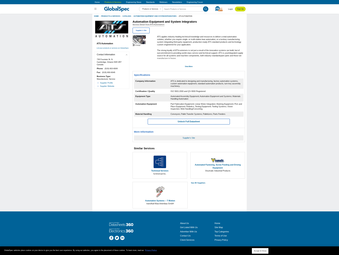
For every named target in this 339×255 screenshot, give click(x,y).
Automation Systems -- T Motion (160, 200)
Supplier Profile (106, 83)
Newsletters (177, 2)
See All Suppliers (198, 183)
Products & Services (112, 2)
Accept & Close (260, 251)
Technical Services (159, 171)
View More (189, 66)
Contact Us (185, 236)
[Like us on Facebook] (111, 238)
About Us (184, 223)
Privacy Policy (221, 240)
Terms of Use (221, 236)
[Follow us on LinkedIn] (122, 238)
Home (97, 2)
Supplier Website (107, 86)
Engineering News (133, 2)
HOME (96, 16)
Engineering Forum (195, 2)
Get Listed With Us (189, 227)
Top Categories (222, 231)
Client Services (187, 240)
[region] (169, 250)
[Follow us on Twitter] (117, 238)
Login (230, 9)
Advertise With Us (188, 231)
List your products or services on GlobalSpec (113, 48)
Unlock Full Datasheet (189, 121)
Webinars (163, 2)
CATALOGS (126, 16)
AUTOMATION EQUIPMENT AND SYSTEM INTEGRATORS (155, 16)
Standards (150, 2)
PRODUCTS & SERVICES (110, 16)
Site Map (219, 227)
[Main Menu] (96, 9)
